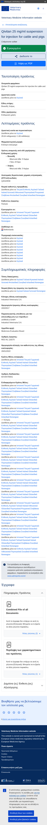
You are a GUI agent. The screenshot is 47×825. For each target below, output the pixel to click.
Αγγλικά (19, 98)
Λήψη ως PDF (25, 63)
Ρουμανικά (39, 192)
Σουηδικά (23, 195)
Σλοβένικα (5, 195)
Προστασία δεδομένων (9, 751)
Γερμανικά (35, 212)
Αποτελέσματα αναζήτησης (16, 25)
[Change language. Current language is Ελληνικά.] (38, 8)
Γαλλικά (41, 190)
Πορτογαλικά (29, 192)
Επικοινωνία (5, 772)
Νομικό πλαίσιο (6, 757)
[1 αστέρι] (3, 712)
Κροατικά (33, 280)
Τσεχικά (20, 190)
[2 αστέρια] (6, 712)
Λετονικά (10, 192)
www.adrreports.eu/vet (16, 576)
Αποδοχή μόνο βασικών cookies (23, 819)
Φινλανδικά (14, 195)
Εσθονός (26, 190)
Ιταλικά (4, 192)
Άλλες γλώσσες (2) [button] (30, 633)
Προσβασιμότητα (7, 760)
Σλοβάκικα (16, 218)
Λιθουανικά (19, 192)
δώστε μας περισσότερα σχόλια (14, 719)
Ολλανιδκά (33, 215)
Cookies (4, 754)
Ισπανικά (20, 212)
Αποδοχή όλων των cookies (21, 813)
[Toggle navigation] (43, 8)
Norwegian (40, 195)
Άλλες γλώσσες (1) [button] (30, 674)
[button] (23, 56)
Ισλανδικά (32, 195)
